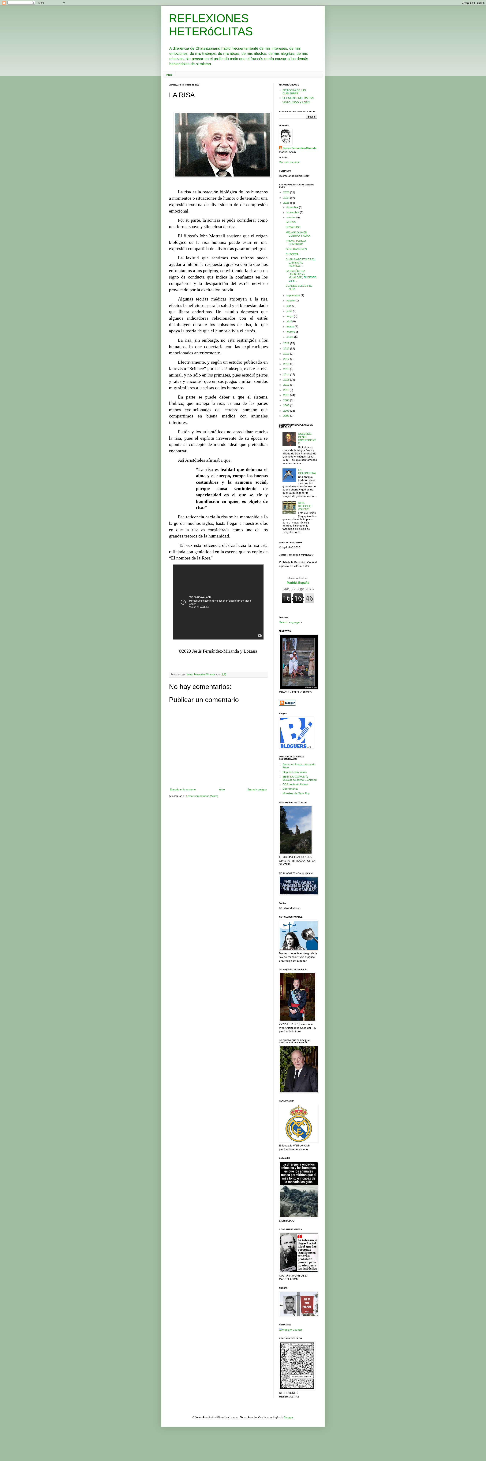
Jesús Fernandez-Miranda (299, 148)
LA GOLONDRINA (307, 471)
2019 (286, 353)
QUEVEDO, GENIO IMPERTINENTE (307, 438)
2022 (286, 343)
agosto (290, 300)
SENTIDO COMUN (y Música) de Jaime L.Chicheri (299, 778)
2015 (286, 369)
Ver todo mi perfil (289, 162)
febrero (291, 331)
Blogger (288, 1417)
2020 (286, 348)
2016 (286, 364)
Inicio (169, 74)
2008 (286, 405)
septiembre (293, 295)
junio (289, 310)
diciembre (292, 207)
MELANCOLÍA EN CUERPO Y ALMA (298, 234)
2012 (286, 384)
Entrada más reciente (183, 789)
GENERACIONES (296, 249)
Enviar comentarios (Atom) (202, 795)
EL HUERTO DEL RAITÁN (298, 97)
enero (290, 336)
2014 (286, 374)
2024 (286, 197)
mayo (290, 316)
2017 (286, 358)
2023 (286, 202)
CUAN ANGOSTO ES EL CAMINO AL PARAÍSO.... (300, 262)
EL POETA (292, 254)
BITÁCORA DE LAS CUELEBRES (294, 92)
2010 (286, 395)
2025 (286, 192)
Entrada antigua (257, 789)
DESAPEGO (293, 227)
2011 (286, 390)
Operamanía (290, 788)
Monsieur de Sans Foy (296, 793)
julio (289, 305)
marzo (290, 326)
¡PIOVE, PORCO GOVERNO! (296, 242)
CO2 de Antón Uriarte (295, 784)
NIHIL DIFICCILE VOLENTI (304, 506)
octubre (291, 217)
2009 (286, 400)
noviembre (293, 212)
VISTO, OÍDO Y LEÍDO (296, 102)
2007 (286, 410)
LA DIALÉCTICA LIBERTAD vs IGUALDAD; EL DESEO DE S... (301, 275)
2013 (286, 379)
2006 (286, 415)
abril (289, 321)
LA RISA (291, 222)
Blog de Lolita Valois (294, 772)
